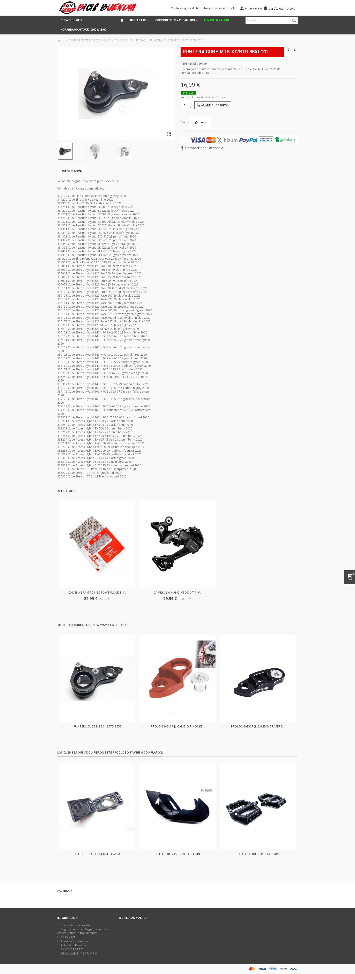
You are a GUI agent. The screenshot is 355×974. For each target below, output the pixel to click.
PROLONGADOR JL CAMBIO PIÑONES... (177, 726)
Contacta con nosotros (75, 925)
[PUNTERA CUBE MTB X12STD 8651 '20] (116, 93)
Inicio (60, 40)
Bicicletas (138, 20)
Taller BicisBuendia (73, 945)
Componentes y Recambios (175, 20)
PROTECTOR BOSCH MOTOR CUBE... (178, 854)
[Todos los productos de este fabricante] (200, 122)
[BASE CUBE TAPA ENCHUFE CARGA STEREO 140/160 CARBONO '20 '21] (97, 806)
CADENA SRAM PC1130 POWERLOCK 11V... (97, 592)
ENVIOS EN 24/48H (216, 20)
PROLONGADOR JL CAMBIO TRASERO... (258, 726)
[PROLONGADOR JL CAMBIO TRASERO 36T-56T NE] (258, 678)
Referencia (189, 63)
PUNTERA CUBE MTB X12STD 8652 (97, 726)
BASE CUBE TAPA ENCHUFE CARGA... (97, 854)
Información (72, 171)
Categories (73, 20)
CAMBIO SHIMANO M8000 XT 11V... (178, 592)
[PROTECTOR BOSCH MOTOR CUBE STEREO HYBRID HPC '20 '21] (177, 806)
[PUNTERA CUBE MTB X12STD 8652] (97, 678)
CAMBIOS (120, 40)
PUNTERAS (138, 40)
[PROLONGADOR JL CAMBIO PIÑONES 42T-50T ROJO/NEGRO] (177, 678)
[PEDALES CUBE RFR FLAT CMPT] (258, 806)
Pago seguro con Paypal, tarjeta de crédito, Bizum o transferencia (82, 931)
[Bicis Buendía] (97, 7)
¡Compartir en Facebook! (204, 148)
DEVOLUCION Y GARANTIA (78, 953)
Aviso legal (67, 937)
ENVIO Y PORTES (72, 949)
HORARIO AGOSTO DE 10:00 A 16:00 (83, 30)
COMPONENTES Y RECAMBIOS (89, 40)
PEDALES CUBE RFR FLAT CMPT (258, 854)
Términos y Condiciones (76, 941)
